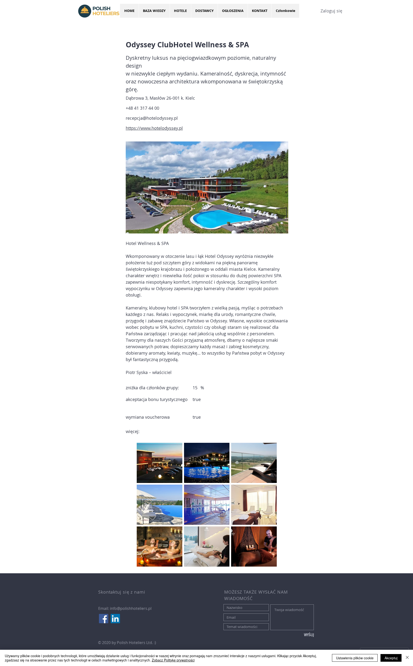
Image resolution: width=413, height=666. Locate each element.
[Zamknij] (407, 658)
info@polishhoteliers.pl (131, 608)
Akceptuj (391, 657)
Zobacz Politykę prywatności (173, 660)
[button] (159, 463)
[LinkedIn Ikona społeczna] (115, 618)
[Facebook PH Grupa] (103, 618)
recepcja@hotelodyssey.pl (152, 118)
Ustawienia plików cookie (355, 657)
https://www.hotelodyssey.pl (154, 128)
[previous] (145, 507)
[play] (266, 562)
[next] (268, 507)
